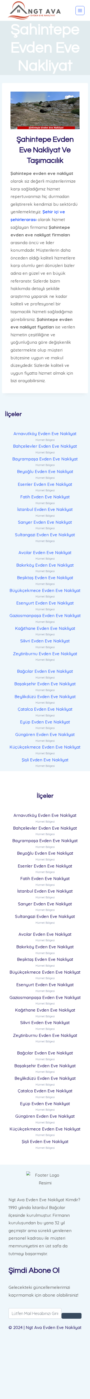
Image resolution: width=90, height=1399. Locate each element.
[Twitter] (45, 1358)
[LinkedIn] (45, 1371)
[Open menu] (80, 10)
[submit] (72, 1316)
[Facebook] (45, 1345)
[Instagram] (45, 1383)
